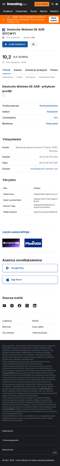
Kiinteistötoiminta (49, 105)
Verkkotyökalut (39, 332)
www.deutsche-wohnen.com (44, 168)
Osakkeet (8, 11)
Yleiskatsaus (7, 77)
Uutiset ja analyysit (36, 69)
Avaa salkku (38, 327)
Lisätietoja (7, 321)
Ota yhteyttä (8, 332)
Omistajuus (30, 77)
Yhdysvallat (52, 123)
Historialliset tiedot (47, 77)
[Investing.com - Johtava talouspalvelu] (17, 4)
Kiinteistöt (52, 111)
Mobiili (35, 321)
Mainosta (6, 327)
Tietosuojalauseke (10, 440)
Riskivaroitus (7, 450)
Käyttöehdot (7, 431)
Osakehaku (21, 11)
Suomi (33, 11)
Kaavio (18, 69)
